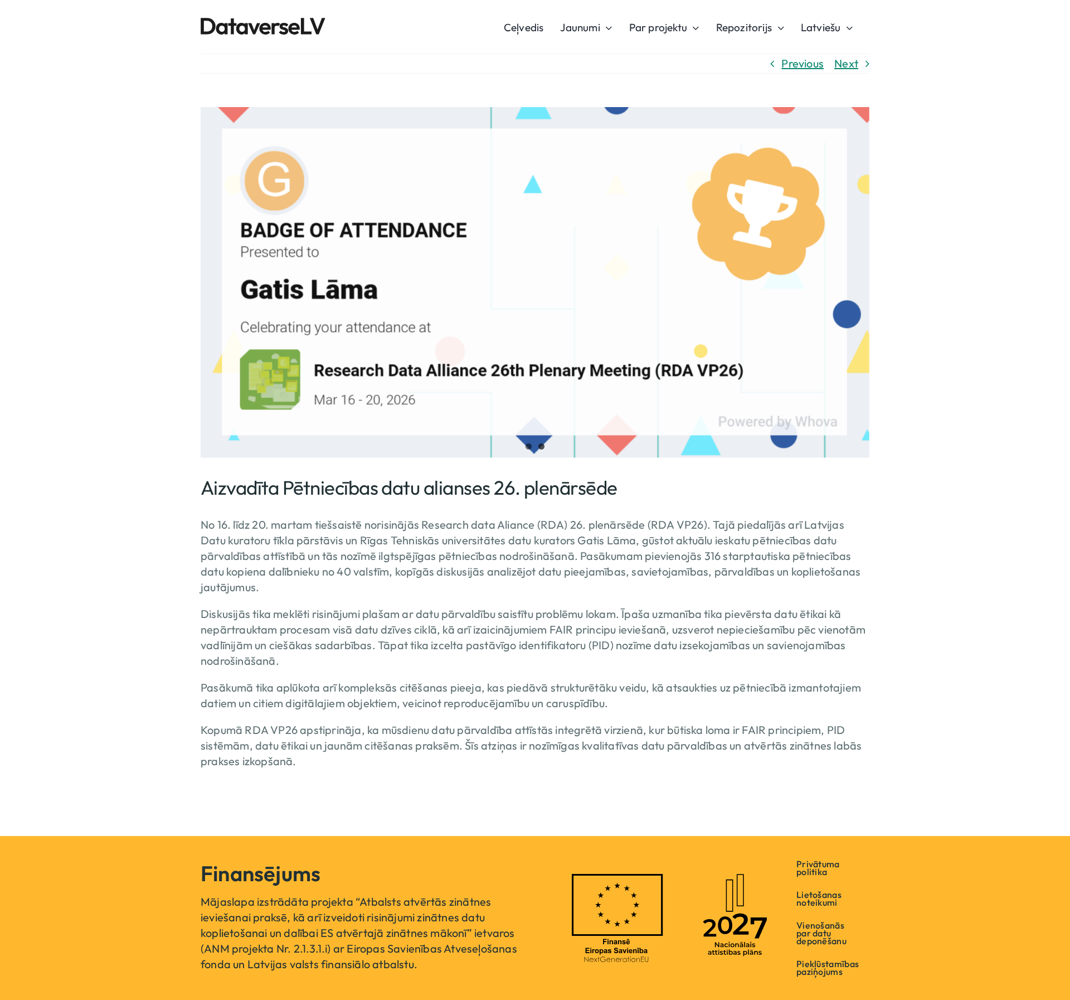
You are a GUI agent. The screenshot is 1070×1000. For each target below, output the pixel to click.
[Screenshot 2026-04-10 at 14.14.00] (535, 283)
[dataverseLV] (263, 23)
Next (846, 63)
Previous (802, 63)
